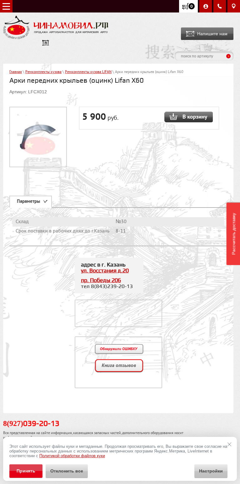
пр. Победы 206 (101, 280)
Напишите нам (212, 33)
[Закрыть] (229, 444)
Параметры (28, 202)
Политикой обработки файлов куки (72, 455)
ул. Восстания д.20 (105, 271)
